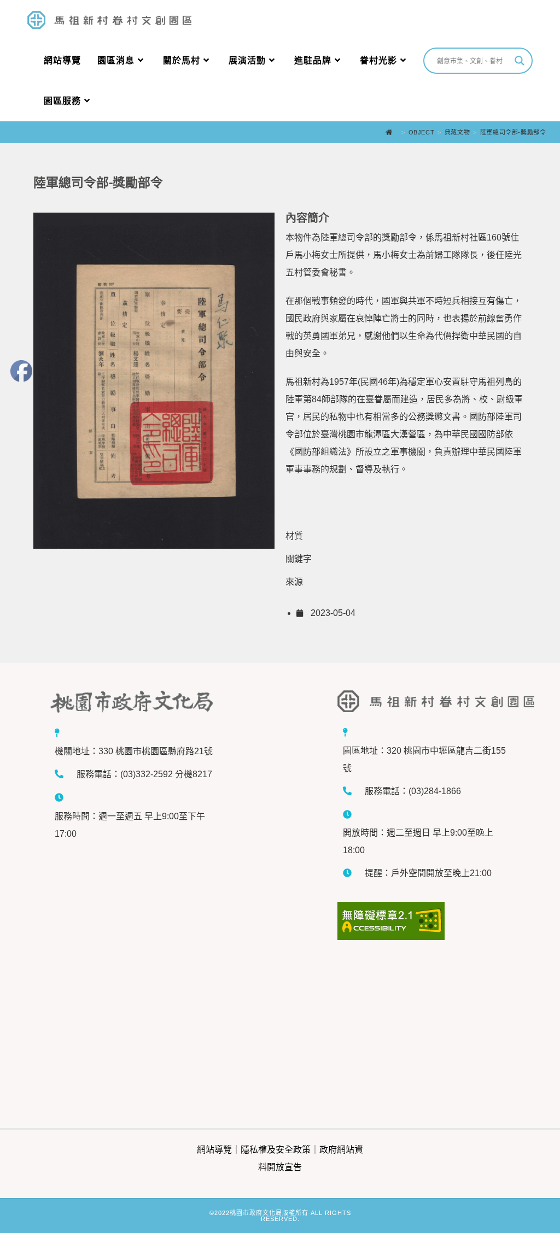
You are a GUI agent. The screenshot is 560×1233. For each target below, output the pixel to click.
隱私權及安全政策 (276, 1149)
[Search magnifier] (519, 60)
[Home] (392, 132)
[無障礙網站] (424, 921)
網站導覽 (214, 1149)
